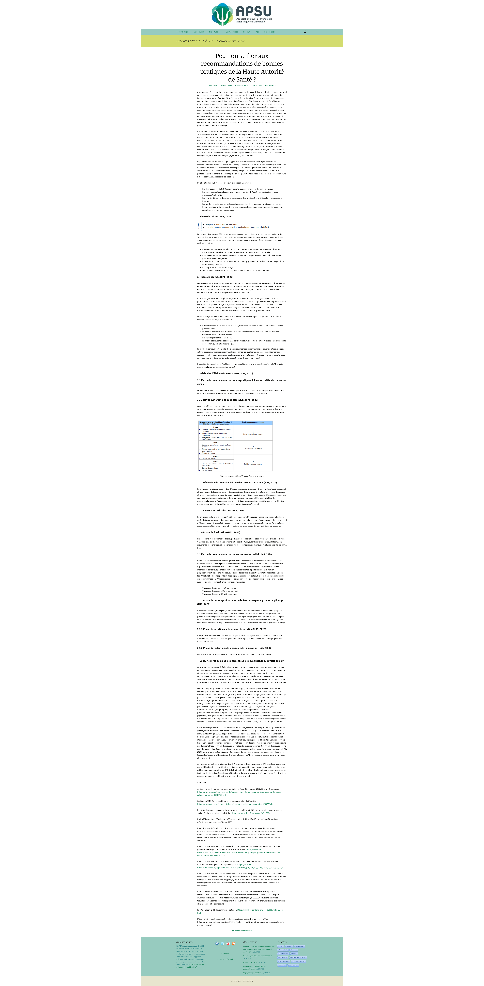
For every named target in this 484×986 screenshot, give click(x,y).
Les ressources (232, 32)
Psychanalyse (293, 965)
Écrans (294, 953)
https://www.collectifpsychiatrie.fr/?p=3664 (251, 813)
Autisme (240, 85)
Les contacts (269, 32)
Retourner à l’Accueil (225, 959)
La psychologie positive (252, 973)
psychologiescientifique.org (242, 981)
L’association (199, 32)
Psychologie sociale (299, 961)
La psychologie (182, 32)
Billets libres (227, 85)
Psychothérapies (284, 961)
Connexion (225, 953)
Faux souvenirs (283, 953)
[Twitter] (222, 943)
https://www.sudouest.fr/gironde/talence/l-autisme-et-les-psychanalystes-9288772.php (235, 804)
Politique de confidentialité (186, 967)
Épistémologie (283, 950)
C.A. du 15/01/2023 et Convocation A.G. (257, 956)
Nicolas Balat (271, 85)
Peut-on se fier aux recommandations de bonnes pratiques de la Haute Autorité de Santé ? (258, 949)
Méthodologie (283, 957)
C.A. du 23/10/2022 (250, 962)
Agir (257, 32)
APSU (281, 946)
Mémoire (293, 950)
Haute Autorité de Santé (253, 85)
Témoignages (300, 946)
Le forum (246, 32)
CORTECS (282, 965)
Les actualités (214, 32)
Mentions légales (198, 964)
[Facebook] (217, 943)
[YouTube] (228, 943)
